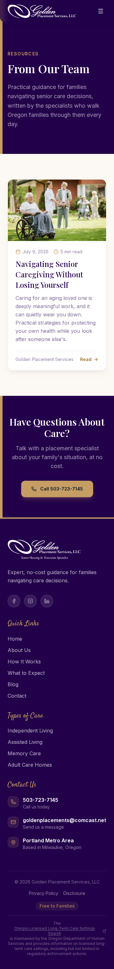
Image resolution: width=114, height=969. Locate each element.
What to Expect (26, 673)
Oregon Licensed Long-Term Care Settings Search (54, 931)
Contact (17, 696)
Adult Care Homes (30, 765)
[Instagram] (30, 601)
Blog (13, 684)
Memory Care (24, 753)
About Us (19, 650)
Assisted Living (25, 742)
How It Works (24, 661)
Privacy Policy (43, 893)
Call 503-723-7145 (61, 488)
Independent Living (30, 730)
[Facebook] (14, 601)
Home (15, 639)
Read (86, 359)
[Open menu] (100, 11)
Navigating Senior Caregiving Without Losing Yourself (49, 274)
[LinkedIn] (47, 601)
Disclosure (74, 893)
